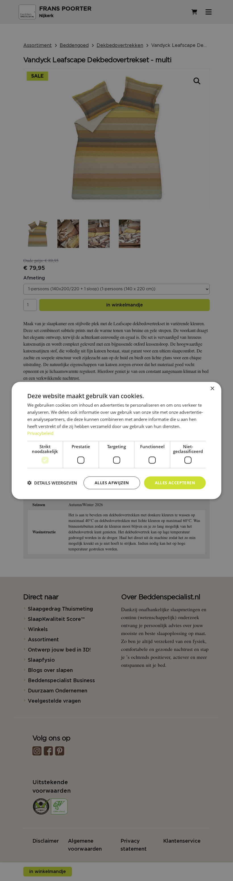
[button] (52, 483)
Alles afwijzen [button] (112, 482)
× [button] (212, 389)
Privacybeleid (40, 433)
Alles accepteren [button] (175, 482)
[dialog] (116, 440)
